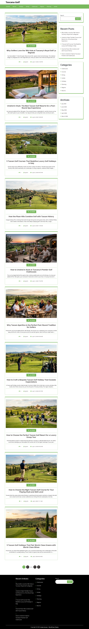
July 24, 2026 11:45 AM (37, 225)
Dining (27, 6)
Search (62, 15)
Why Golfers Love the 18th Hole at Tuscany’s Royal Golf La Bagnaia (31, 51)
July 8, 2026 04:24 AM (37, 556)
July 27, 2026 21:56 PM (37, 62)
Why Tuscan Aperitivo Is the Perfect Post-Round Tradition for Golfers (31, 326)
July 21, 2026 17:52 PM (37, 281)
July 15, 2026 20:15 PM (37, 391)
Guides (55, 6)
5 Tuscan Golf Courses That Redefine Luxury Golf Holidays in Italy (31, 162)
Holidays (21, 6)
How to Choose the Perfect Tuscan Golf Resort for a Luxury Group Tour (31, 436)
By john (26, 62)
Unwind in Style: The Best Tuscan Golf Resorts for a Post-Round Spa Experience (31, 107)
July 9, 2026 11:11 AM (37, 501)
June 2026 (64, 107)
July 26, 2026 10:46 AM (37, 117)
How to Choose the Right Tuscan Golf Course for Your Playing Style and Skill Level (31, 491)
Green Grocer (44, 627)
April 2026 (64, 113)
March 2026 (65, 116)
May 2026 (64, 110)
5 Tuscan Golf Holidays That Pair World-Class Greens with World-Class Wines (31, 546)
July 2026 (64, 104)
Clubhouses (34, 6)
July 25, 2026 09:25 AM (37, 172)
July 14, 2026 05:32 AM (37, 446)
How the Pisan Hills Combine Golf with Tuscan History (31, 216)
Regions (42, 6)
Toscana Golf (13, 2)
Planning (49, 6)
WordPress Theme (53, 627)
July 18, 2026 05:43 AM (37, 336)
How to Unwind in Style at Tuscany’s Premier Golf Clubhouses (31, 271)
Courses (8, 6)
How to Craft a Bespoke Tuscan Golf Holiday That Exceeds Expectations (31, 381)
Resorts (14, 6)
